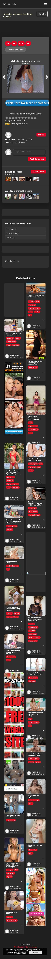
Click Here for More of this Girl (27, 103)
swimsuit (15, 345)
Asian (30, 423)
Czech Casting (12, 233)
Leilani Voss (33, 426)
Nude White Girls (38, 693)
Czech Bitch (11, 229)
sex (38, 467)
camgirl (9, 613)
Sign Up (42, 14)
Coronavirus (33, 627)
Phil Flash (11, 237)
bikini (37, 302)
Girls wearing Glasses (17, 629)
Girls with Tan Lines (17, 541)
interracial (32, 508)
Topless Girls (36, 815)
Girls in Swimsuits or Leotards (20, 357)
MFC (16, 870)
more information (20, 952)
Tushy (31, 470)
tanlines (9, 530)
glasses (17, 613)
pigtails (31, 762)
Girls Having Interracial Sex (41, 527)
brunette (32, 305)
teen (30, 433)
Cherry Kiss (11, 820)
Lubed (18, 338)
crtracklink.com (16, 49)
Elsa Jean (15, 566)
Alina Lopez (33, 464)
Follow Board (38, 171)
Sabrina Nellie (12, 920)
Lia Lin (37, 312)
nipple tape (33, 641)
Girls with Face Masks (39, 653)
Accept (35, 952)
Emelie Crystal (34, 722)
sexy (8, 345)
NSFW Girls (9, 4)
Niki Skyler (10, 873)
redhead (32, 515)
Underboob (14, 932)
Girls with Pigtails (38, 774)
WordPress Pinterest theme (25, 947)
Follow (41, 134)
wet (30, 315)
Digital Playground (13, 484)
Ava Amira (10, 477)
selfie (38, 762)
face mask (32, 634)
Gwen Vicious (11, 526)
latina (30, 312)
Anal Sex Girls (37, 482)
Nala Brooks (33, 512)
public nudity (33, 429)
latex (8, 660)
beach (31, 302)
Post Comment (37, 159)
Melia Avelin (33, 367)
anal (40, 464)
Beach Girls (36, 327)
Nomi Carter (11, 342)
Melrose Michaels (13, 617)
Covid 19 (32, 631)
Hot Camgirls (13, 172)
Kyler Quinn (11, 657)
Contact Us (12, 261)
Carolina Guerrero (35, 308)
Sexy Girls (35, 379)
